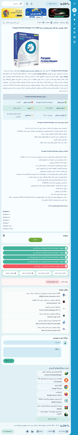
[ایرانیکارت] (35, 13)
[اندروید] (74, 28)
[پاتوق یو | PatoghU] (64, 3)
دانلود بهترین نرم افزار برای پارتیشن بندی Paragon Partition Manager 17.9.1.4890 (40, 28)
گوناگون (55, 23)
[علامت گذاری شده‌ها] (74, 42)
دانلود (35, 240)
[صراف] (12, 13)
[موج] (59, 13)
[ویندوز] (74, 15)
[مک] (74, 19)
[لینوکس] (74, 24)
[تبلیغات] (74, 32)
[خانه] (74, 10)
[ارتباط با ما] (74, 37)
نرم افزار (62, 23)
